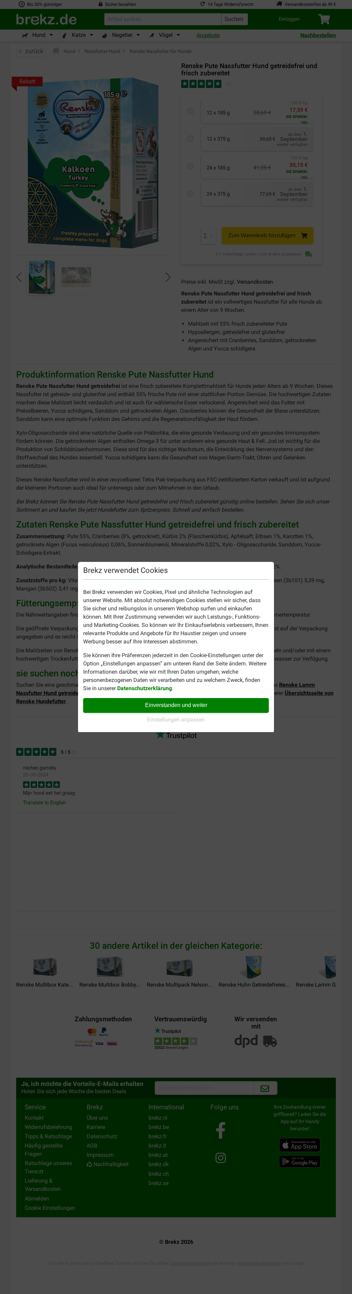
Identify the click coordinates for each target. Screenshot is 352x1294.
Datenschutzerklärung (144, 688)
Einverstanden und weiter (176, 705)
